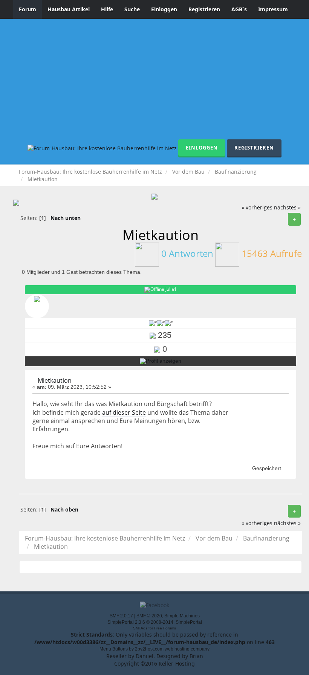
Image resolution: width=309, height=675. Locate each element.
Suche (132, 9)
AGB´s (239, 9)
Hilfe (107, 9)
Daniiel (144, 656)
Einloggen (164, 9)
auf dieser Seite (124, 412)
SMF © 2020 (149, 615)
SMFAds (140, 628)
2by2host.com (149, 649)
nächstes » (287, 207)
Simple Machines (182, 615)
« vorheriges (257, 207)
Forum (27, 9)
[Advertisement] (154, 83)
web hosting (177, 649)
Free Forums (165, 628)
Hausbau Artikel (68, 9)
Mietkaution (55, 380)
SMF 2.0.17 (121, 615)
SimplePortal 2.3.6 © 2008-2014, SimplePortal (154, 622)
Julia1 (171, 289)
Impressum (273, 9)
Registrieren (204, 9)
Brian (196, 656)
